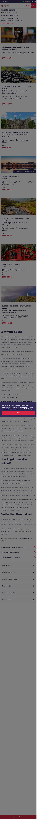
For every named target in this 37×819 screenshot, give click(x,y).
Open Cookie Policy (26, 409)
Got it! (18, 413)
